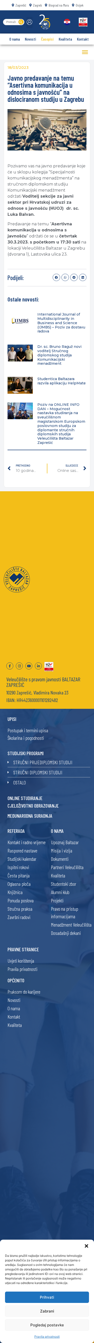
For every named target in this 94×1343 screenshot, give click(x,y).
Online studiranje (25, 798)
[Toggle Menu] (85, 52)
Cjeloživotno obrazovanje (33, 806)
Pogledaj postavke (47, 1325)
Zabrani (47, 1311)
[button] (86, 1245)
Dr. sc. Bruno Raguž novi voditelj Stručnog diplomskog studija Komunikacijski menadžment (59, 355)
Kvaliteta (65, 39)
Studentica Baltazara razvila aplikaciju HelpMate (61, 381)
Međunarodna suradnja (30, 816)
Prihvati (47, 1297)
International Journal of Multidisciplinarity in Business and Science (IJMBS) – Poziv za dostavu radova (61, 322)
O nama (14, 39)
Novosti (30, 39)
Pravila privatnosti (47, 1336)
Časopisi (47, 39)
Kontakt (83, 39)
